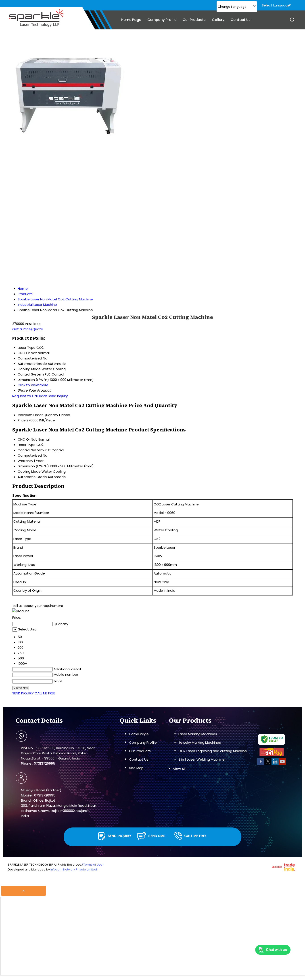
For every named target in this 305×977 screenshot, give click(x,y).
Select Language (276, 5)
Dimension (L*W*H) (33, 466)
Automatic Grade (32, 476)
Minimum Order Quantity (38, 415)
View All (179, 768)
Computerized (30, 455)
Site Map (136, 768)
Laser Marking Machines (197, 734)
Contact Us (241, 19)
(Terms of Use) (93, 864)
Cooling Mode (29, 471)
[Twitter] (268, 764)
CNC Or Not (27, 439)
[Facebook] (260, 764)
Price (22, 420)
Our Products (194, 19)
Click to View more (33, 385)
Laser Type (27, 444)
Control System (31, 450)
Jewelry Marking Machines (199, 742)
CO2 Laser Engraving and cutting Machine (212, 751)
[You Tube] (282, 764)
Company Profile (161, 19)
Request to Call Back (29, 396)
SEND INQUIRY (23, 693)
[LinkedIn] (275, 764)
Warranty (25, 460)
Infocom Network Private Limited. (74, 869)
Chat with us (276, 950)
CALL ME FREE (45, 693)
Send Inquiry (58, 396)
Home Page (131, 19)
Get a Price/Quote (27, 329)
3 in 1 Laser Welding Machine (201, 759)
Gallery (218, 19)
